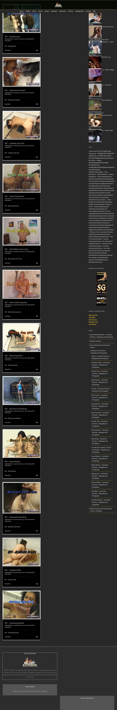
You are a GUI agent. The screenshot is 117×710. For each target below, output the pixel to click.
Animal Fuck (95, 223)
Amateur (105, 183)
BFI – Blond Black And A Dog (16, 249)
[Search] (94, 11)
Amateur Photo (95, 193)
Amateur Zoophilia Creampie (99, 195)
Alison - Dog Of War (98, 174)
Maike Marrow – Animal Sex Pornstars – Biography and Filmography (100, 467)
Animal (99, 213)
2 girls (90, 151)
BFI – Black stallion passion (16, 302)
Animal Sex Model (96, 260)
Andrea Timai (104, 204)
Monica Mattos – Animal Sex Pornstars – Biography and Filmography (100, 485)
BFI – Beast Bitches (12, 461)
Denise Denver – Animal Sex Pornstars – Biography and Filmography (100, 406)
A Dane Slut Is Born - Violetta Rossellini (101, 160)
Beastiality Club (93, 322)
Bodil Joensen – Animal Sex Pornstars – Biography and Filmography (100, 382)
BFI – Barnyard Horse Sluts (15, 517)
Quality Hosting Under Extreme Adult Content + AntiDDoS (30, 691)
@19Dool (98, 158)
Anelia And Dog (96, 209)
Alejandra (106, 167)
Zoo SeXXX (92, 317)
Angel (94, 211)
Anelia (103, 207)
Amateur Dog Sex (104, 188)
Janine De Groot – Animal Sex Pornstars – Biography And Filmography (100, 415)
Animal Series (98, 255)
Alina (94, 172)
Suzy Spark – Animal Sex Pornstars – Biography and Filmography (99, 493)
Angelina (94, 213)
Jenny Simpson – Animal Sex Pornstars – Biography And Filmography (100, 432)
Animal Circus (106, 216)
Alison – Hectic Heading (99, 177)
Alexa (95, 170)
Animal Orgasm (104, 225)
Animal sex (105, 255)
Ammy (105, 202)
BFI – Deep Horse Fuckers (15, 90)
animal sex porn (97, 262)
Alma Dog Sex (95, 179)
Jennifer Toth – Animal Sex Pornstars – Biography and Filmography (99, 423)
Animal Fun (102, 223)
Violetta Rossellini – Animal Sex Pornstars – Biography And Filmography (101, 502)
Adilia (96, 163)
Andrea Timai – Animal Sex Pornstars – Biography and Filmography (100, 373)
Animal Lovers (96, 225)
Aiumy (97, 167)
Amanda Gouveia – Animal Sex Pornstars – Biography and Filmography (101, 365)
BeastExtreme (9, 39)
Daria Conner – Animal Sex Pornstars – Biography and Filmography (99, 397)
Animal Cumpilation (102, 220)
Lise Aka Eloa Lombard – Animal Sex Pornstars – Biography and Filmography (101, 450)
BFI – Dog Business (12, 36)
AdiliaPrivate (101, 163)
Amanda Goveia (98, 183)
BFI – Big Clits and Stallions (16, 409)
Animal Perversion (100, 250)
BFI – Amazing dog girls (14, 623)
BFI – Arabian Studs (13, 570)
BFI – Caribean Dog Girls (14, 143)
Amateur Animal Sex (99, 186)
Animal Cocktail (98, 218)
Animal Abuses (105, 213)
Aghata (93, 167)
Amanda (106, 179)
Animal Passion (96, 227)
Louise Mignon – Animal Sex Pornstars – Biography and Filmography (100, 458)
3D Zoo (107, 151)
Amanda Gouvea (104, 181)
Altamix (101, 179)
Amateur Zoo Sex (99, 197)
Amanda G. (96, 181)
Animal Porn (99, 253)
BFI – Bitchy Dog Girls (13, 355)
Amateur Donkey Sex (99, 190)
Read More (7, 50)
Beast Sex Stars (93, 315)
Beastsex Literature (95, 341)
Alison (98, 172)
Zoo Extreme (92, 324)
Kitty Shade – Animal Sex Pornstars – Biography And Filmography (100, 441)
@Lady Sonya (105, 158)
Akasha (101, 167)
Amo (108, 202)
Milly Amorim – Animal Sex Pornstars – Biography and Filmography (100, 476)
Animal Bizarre (98, 216)
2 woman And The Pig (98, 151)
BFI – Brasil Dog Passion (14, 196)
